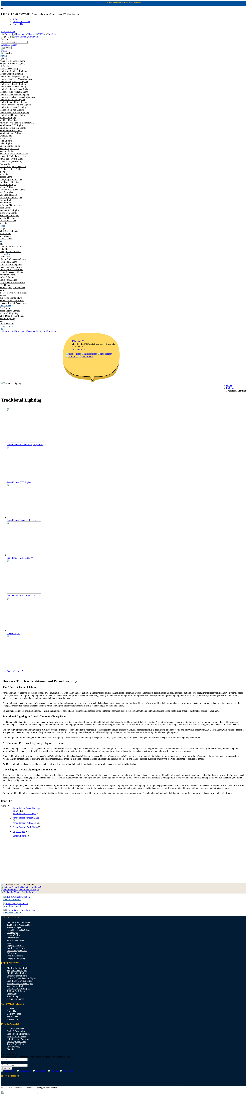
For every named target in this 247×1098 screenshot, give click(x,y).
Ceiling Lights (12, 933)
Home (229, 385)
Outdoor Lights (13, 938)
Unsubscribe (12, 1019)
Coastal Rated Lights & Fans (18, 930)
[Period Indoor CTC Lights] (24, 479)
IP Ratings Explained (16, 1041)
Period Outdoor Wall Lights (19, 595)
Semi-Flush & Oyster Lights (19, 981)
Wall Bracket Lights (16, 986)
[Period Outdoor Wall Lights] (24, 593)
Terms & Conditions (16, 1044)
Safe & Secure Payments (18, 1039)
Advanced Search (9, 45)
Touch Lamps (13, 996)
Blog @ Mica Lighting (16, 958)
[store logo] (25, 36)
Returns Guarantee (15, 1028)
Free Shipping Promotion (18, 1034)
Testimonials (12, 1016)
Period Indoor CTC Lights (19, 482)
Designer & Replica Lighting (18, 922)
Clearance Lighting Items (17, 951)
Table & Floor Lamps (15, 940)
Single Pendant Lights (17, 970)
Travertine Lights (14, 927)
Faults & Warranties (16, 1031)
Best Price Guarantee (16, 1036)
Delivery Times (14, 1014)
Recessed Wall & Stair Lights (20, 983)
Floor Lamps (12, 994)
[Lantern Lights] (24, 668)
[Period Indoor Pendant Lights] (24, 517)
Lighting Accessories (15, 945)
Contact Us (18, 24)
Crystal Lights (13, 633)
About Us (11, 1011)
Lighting (230, 388)
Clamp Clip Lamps (15, 999)
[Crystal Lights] (24, 630)
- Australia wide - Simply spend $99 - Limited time (40, 14)
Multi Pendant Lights (16, 973)
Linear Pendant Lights (17, 976)
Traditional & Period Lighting (19, 925)
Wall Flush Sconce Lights (18, 988)
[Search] (6, 47)
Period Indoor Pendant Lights (20, 520)
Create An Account (21, 21)
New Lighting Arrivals (16, 948)
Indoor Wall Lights (14, 935)
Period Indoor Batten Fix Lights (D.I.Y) (25, 444)
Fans (9, 943)
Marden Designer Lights (18, 968)
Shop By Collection (15, 956)
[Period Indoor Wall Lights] (24, 555)
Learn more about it (12, 899)
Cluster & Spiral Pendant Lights (21, 978)
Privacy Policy (13, 1046)
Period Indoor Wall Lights (19, 558)
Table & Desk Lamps (16, 991)
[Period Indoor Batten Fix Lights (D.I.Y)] (24, 441)
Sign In (16, 19)
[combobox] (14, 42)
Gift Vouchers (12, 953)
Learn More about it (12, 906)
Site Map (11, 1049)
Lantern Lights (14, 671)
